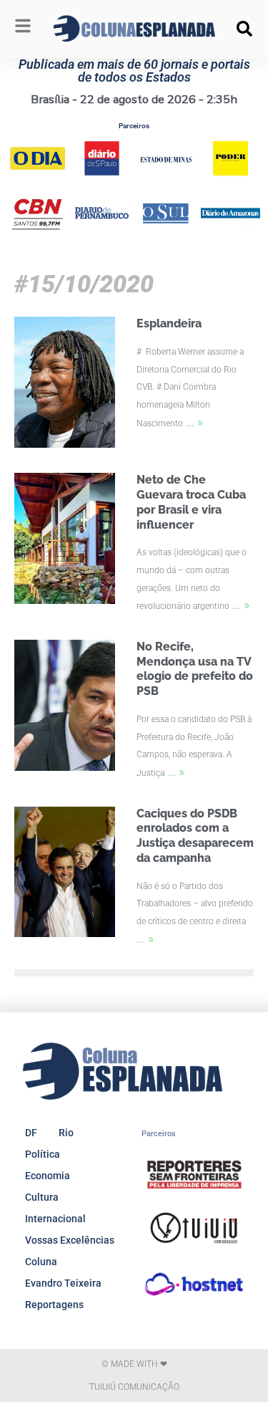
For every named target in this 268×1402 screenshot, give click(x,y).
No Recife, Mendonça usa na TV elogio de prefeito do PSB (195, 669)
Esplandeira (169, 323)
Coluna (41, 1261)
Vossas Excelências (69, 1240)
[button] (244, 28)
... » (194, 421)
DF (31, 1132)
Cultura (42, 1197)
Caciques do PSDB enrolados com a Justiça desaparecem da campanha (195, 836)
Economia (47, 1175)
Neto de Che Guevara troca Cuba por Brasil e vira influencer (191, 502)
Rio (66, 1132)
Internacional (55, 1218)
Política (42, 1154)
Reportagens (54, 1304)
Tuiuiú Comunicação (134, 1387)
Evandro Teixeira (63, 1283)
